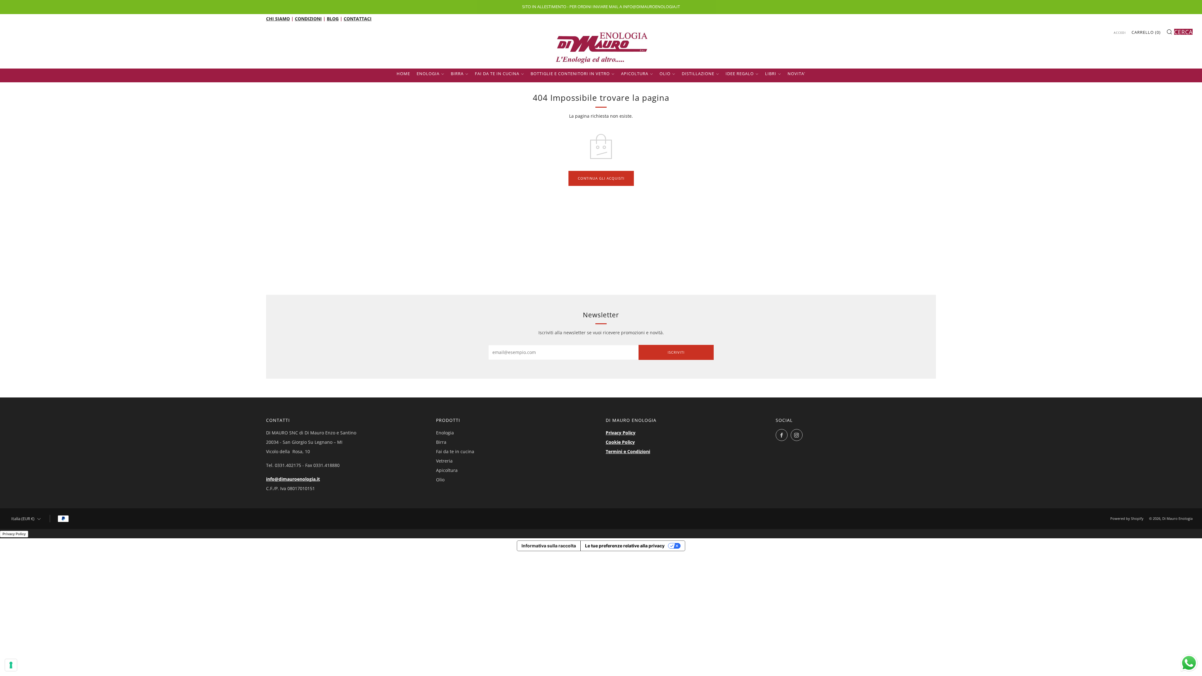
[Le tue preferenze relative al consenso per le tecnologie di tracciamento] (11, 665)
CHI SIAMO (278, 19)
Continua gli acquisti (601, 178)
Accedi (1120, 33)
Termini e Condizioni (628, 451)
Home (403, 73)
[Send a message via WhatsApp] (1189, 663)
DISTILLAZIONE (698, 73)
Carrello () (1146, 32)
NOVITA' (796, 73)
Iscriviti (676, 352)
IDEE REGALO (740, 73)
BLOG (333, 19)
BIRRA (457, 73)
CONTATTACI (358, 19)
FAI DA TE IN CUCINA (497, 73)
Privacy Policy (620, 433)
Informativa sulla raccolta (548, 545)
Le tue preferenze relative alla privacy (625, 545)
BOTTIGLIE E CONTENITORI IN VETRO (570, 73)
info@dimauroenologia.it (293, 479)
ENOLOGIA (428, 73)
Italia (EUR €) (22, 518)
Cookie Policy (620, 442)
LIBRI (770, 73)
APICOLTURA (634, 73)
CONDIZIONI (308, 19)
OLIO (665, 73)
